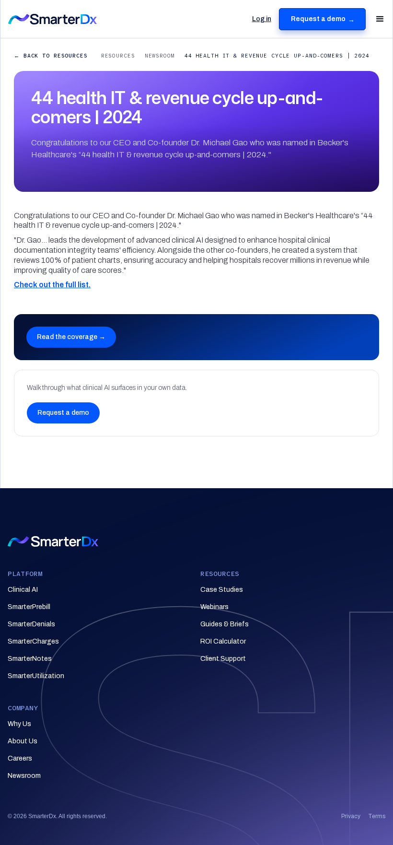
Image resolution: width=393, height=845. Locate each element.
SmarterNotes (30, 658)
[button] (376, 19)
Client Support (223, 658)
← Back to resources (51, 55)
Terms (376, 816)
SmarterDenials (31, 624)
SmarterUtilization (36, 676)
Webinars (214, 606)
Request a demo (63, 412)
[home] (97, 19)
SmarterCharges (33, 641)
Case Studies (221, 589)
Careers (20, 758)
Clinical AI (23, 589)
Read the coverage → (71, 336)
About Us (22, 741)
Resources (118, 55)
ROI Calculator (223, 641)
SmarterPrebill (29, 606)
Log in (261, 19)
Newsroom (160, 55)
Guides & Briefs (224, 624)
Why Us (19, 724)
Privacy (350, 816)
